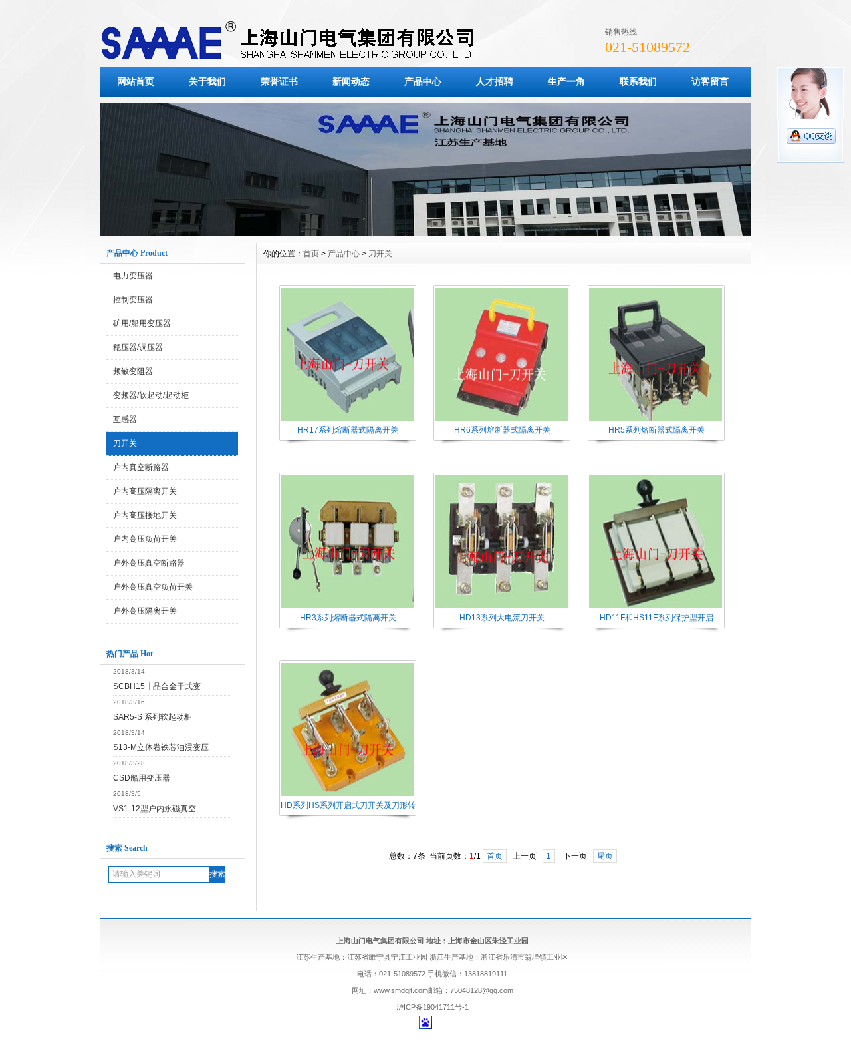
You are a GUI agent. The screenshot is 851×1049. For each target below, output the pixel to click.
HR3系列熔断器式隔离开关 (348, 617)
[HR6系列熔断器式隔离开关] (501, 419)
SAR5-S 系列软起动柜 (152, 717)
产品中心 (422, 81)
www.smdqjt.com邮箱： (412, 990)
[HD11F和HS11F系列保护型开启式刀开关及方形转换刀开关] (655, 607)
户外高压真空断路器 (149, 563)
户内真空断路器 (141, 467)
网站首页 (135, 81)
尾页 (605, 856)
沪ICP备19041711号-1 (432, 1007)
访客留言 (710, 81)
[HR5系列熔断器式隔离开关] (655, 419)
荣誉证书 (279, 81)
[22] (425, 233)
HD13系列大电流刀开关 (502, 617)
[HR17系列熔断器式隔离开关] (347, 419)
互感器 (125, 419)
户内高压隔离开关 (145, 491)
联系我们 (638, 81)
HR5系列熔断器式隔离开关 (656, 430)
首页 (311, 253)
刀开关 (125, 443)
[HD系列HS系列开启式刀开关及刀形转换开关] (347, 794)
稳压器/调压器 (138, 347)
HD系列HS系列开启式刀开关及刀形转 (348, 805)
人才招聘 (494, 81)
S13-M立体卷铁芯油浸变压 (161, 747)
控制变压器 (133, 299)
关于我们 (207, 81)
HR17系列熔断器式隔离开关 (347, 430)
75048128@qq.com (481, 990)
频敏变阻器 (133, 371)
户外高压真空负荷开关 (153, 587)
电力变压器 (133, 275)
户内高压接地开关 (145, 515)
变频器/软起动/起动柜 (151, 395)
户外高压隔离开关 (145, 611)
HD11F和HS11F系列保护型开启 (656, 617)
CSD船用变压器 (141, 778)
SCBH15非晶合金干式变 (157, 686)
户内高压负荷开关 (145, 539)
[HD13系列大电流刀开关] (501, 607)
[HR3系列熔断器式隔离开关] (347, 607)
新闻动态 (351, 81)
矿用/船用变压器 (142, 323)
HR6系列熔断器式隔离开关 (502, 430)
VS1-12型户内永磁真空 (154, 808)
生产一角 (566, 81)
